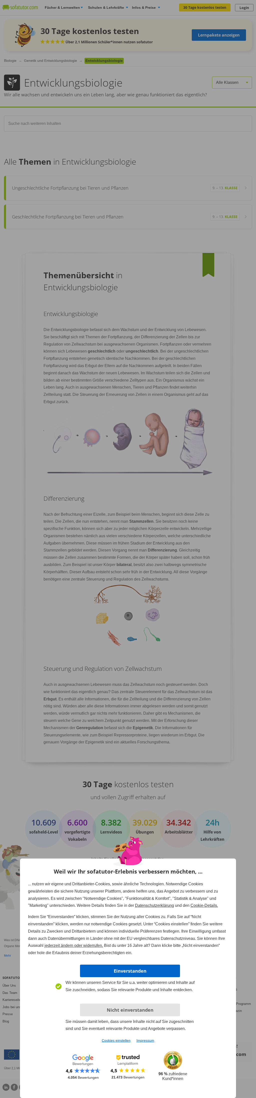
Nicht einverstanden (130, 1010)
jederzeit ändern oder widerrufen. (73, 945)
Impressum (145, 1040)
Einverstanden (130, 971)
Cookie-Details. (204, 905)
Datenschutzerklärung (154, 905)
